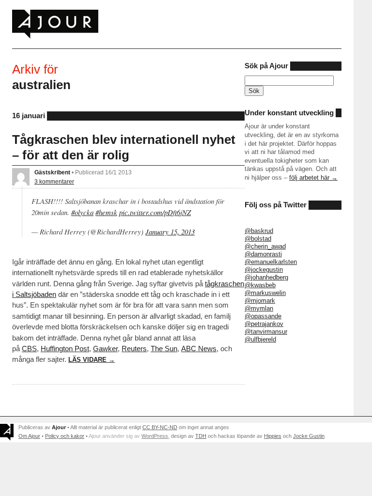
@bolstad (258, 238)
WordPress (154, 436)
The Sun (164, 348)
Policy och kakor (64, 436)
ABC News (199, 348)
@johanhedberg (266, 277)
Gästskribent (52, 172)
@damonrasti (263, 254)
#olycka (82, 212)
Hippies (272, 436)
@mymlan (259, 308)
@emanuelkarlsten (271, 261)
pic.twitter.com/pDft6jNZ (155, 212)
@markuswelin (265, 292)
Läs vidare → (91, 359)
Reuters (134, 348)
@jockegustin (264, 269)
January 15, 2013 (170, 231)
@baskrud (259, 230)
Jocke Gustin (309, 436)
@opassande (263, 316)
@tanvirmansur (266, 331)
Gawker (105, 348)
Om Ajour (29, 436)
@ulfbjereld (260, 339)
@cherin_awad (265, 246)
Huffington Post (65, 348)
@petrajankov (264, 323)
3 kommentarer (54, 181)
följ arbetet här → (313, 177)
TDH (200, 436)
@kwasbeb (260, 285)
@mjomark (260, 300)
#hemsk (106, 212)
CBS (29, 348)
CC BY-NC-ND (159, 427)
